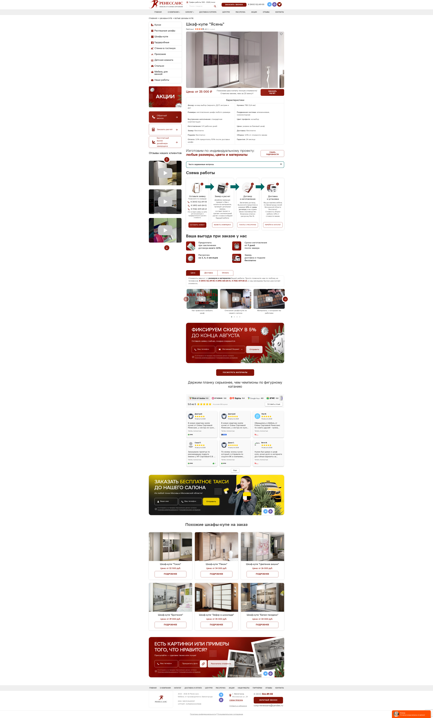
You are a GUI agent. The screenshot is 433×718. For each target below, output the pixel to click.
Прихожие (160, 54)
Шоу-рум (226, 12)
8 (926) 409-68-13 (256, 7)
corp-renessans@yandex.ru (268, 705)
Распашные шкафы (164, 31)
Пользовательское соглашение (230, 714)
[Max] (274, 4)
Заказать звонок (234, 5)
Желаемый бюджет (231, 349)
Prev (166, 159)
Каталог (189, 12)
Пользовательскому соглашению (227, 358)
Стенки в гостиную (165, 48)
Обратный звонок (268, 700)
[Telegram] (269, 4)
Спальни (159, 66)
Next (166, 247)
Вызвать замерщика (222, 225)
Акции (254, 12)
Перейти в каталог (273, 225)
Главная (158, 12)
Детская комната (163, 60)
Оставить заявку (197, 225)
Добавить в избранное (238, 706)
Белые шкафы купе (184, 18)
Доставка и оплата (207, 12)
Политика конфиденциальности (203, 714)
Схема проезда (236, 700)
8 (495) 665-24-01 (256, 2)
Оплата (225, 273)
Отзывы (266, 12)
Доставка (208, 273)
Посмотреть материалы (235, 372)
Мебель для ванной (161, 73)
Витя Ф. (264, 443)
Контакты (279, 12)
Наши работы (161, 80)
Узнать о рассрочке (247, 225)
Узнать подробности (272, 153)
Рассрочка (240, 12)
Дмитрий (231, 414)
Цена (193, 273)
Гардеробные (161, 42)
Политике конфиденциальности (205, 358)
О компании (173, 12)
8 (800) (263, 694)
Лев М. (264, 414)
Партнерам (257, 688)
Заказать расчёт (272, 92)
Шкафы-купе (166, 18)
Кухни (157, 25)
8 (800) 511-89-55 (256, 5)
